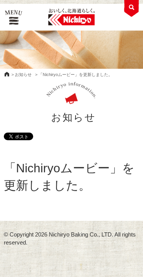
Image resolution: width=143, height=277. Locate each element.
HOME (7, 74)
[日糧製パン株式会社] (71, 17)
